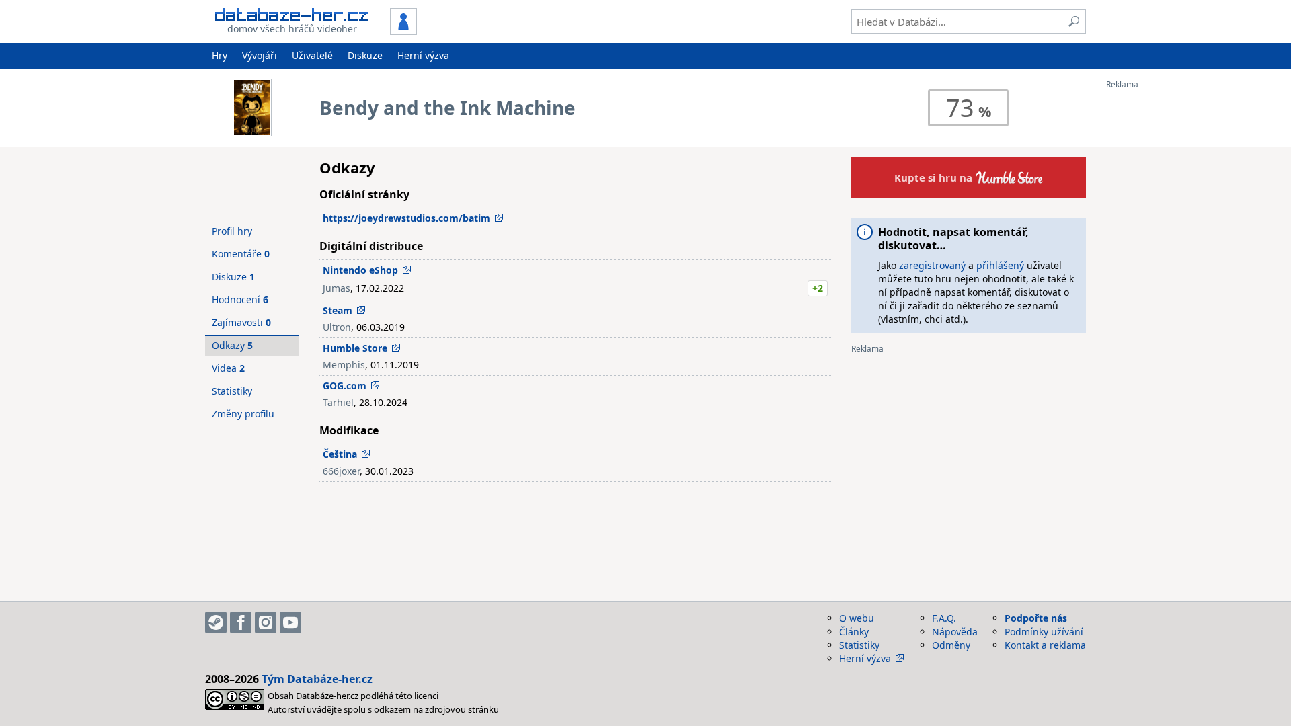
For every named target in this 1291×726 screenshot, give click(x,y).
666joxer (341, 471)
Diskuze (365, 55)
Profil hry (232, 231)
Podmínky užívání (1044, 631)
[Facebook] (240, 622)
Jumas (336, 288)
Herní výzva (423, 55)
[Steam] (216, 622)
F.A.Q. (944, 618)
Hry (219, 55)
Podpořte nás (1036, 618)
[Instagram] (265, 622)
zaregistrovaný (932, 265)
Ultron (337, 327)
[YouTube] (290, 622)
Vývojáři (259, 55)
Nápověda (955, 631)
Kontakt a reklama (1045, 645)
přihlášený (1000, 265)
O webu (856, 618)
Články (854, 631)
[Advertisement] (1160, 291)
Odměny (951, 645)
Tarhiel (338, 402)
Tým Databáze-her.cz (317, 679)
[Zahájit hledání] (1074, 21)
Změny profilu (243, 413)
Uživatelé (312, 55)
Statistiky (232, 391)
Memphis (344, 364)
